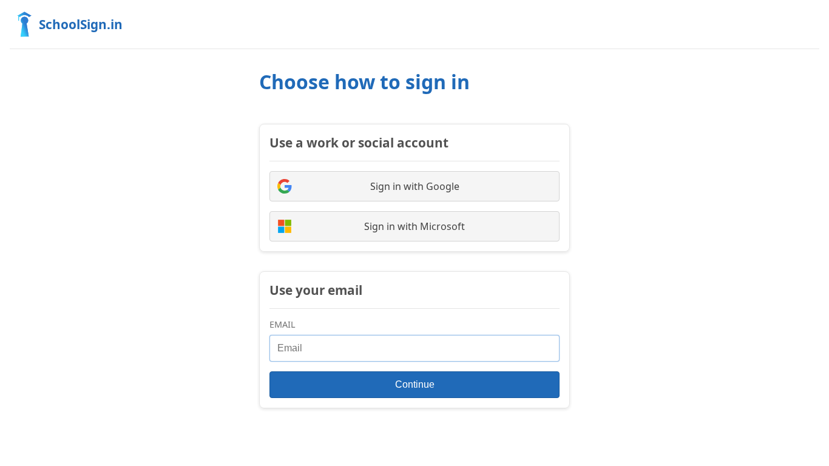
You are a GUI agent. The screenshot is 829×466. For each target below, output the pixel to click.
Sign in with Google (414, 186)
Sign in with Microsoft (414, 226)
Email (282, 324)
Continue (415, 384)
